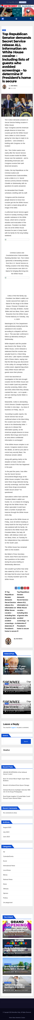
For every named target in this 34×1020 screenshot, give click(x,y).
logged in (14, 727)
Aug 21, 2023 (10, 972)
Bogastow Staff (22, 671)
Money (5, 875)
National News (8, 879)
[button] (31, 18)
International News (9, 865)
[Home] (2, 18)
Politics (5, 898)
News (4, 30)
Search (5, 735)
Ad (4, 852)
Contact (23, 1017)
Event (5, 861)
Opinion (5, 893)
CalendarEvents (8, 856)
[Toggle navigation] (16, 18)
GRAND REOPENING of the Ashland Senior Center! (16, 931)
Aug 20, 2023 (10, 990)
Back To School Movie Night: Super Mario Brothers (15, 950)
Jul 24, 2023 (10, 691)
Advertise (18, 1017)
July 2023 (6, 832)
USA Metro (14, 85)
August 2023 (7, 827)
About (13, 1017)
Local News (7, 870)
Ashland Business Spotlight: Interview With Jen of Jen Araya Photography (15, 988)
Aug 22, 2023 (10, 935)
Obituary (6, 888)
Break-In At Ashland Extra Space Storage (16, 785)
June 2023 (6, 836)
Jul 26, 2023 (10, 671)
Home (10, 1017)
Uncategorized (7, 902)
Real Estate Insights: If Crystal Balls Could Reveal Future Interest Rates (16, 689)
